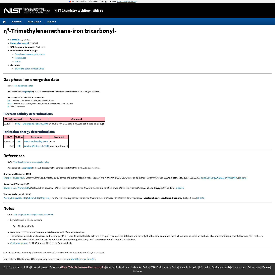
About (50, 21)
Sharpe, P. (8, 177)
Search (16, 21)
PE (19, 141)
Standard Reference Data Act (80, 258)
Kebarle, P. (19, 177)
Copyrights (55, 267)
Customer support (19, 243)
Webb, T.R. (21, 197)
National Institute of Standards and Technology (27, 10)
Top (15, 85)
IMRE (17, 123)
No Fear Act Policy (140, 267)
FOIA (152, 267)
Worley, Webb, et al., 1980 (36, 146)
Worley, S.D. (23, 187)
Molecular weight (19, 43)
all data (242, 177)
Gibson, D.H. (33, 197)
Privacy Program (39, 267)
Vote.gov (137, 270)
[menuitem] (4, 21)
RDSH (9, 103)
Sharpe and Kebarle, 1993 (35, 123)
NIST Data (33, 21)
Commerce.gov (238, 267)
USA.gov (265, 267)
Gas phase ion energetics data (30, 54)
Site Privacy (10, 267)
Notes (18, 61)
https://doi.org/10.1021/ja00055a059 (219, 177)
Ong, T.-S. (45, 197)
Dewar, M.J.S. (10, 187)
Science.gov (254, 267)
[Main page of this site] (4, 21)
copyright (27, 91)
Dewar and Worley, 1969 (36, 141)
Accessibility (23, 267)
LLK (8, 100)
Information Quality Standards (214, 267)
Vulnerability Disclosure (117, 267)
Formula (14, 39)
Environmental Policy (167, 267)
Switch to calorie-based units (29, 68)
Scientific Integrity (188, 267)
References (20, 57)
